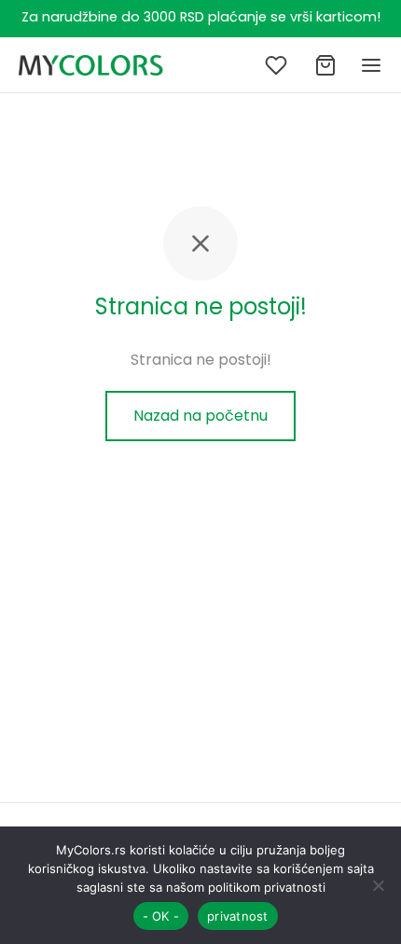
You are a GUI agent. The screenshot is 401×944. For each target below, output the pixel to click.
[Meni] (371, 65)
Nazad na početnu (200, 415)
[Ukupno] (325, 65)
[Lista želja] (278, 65)
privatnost (238, 916)
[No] (377, 885)
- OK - (161, 916)
